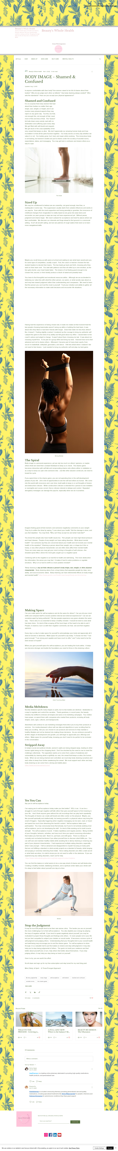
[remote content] (77, 112)
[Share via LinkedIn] (35, 992)
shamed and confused (78, 977)
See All (100, 1008)
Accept (110, 1148)
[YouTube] (59, 1135)
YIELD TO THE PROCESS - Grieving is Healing (28, 1031)
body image (43, 977)
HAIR (26, 59)
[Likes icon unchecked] (30, 1081)
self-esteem (65, 977)
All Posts (18, 59)
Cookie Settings (99, 1148)
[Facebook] (50, 1135)
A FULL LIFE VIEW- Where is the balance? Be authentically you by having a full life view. (58, 1031)
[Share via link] (39, 992)
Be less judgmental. (31, 977)
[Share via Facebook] (26, 992)
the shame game (42, 981)
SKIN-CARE (44, 59)
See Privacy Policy (74, 1148)
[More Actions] (92, 1069)
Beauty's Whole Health (58, 30)
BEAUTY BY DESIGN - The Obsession (87, 1031)
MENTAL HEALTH (68, 59)
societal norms (30, 981)
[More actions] (92, 71)
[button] (100, 59)
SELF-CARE (55, 59)
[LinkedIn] (55, 1135)
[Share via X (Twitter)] (30, 992)
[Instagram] (46, 1135)
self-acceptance (54, 977)
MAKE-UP (34, 59)
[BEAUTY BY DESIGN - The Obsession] (89, 1019)
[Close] (116, 1148)
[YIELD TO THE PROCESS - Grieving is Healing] (29, 1019)
